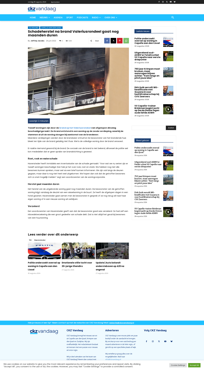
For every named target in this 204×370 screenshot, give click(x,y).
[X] (166, 2)
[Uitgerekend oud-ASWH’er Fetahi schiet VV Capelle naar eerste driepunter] (168, 56)
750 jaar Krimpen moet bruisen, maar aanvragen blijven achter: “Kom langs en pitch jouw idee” (147, 73)
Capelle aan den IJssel (51, 28)
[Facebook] (159, 2)
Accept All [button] (194, 365)
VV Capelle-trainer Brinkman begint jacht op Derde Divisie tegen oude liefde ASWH (146, 109)
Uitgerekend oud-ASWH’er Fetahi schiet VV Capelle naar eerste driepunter (147, 56)
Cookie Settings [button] (178, 365)
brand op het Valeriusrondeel (75, 127)
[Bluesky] (174, 2)
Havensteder (40, 240)
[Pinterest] (120, 40)
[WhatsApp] (126, 40)
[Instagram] (163, 2)
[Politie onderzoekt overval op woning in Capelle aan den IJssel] (44, 251)
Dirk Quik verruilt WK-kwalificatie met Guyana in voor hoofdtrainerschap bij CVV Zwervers (146, 92)
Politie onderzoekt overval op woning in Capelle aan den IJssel (44, 266)
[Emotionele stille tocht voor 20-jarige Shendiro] (78, 251)
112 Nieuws (33, 28)
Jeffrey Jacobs (37, 41)
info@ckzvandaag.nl (113, 359)
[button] (172, 17)
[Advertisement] (78, 299)
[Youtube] (170, 2)
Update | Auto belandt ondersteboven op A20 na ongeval (110, 266)
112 (30, 240)
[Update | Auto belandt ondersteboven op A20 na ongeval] (112, 251)
